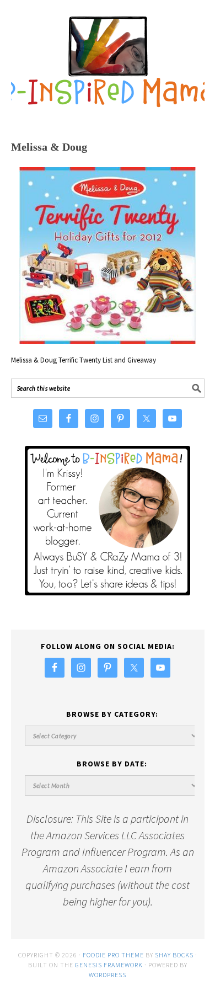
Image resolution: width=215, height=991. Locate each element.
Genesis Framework (109, 965)
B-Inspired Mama (108, 56)
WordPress (107, 975)
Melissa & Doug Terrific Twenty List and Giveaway (83, 360)
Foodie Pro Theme (113, 955)
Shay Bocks (174, 955)
